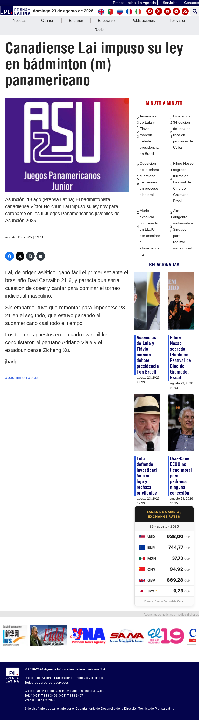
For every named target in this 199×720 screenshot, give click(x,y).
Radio (99, 30)
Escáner (76, 20)
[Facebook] (149, 11)
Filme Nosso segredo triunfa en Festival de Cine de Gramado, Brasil (183, 182)
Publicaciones (143, 20)
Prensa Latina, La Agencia (134, 3)
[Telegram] (176, 11)
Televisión (178, 20)
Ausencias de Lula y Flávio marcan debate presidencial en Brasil (149, 135)
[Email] (40, 256)
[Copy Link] (30, 256)
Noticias (19, 20)
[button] (194, 11)
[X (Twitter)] (20, 256)
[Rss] (185, 11)
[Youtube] (167, 11)
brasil (35, 377)
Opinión (47, 20)
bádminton (17, 377)
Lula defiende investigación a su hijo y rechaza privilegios (147, 476)
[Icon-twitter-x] (158, 11)
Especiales (107, 20)
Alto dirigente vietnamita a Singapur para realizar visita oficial (183, 229)
